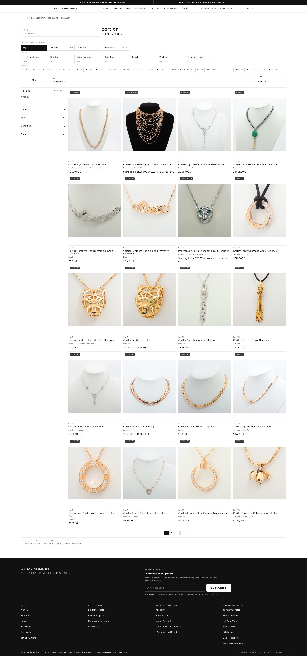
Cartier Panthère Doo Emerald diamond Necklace (90, 252)
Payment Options (96, 616)
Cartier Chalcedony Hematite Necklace (255, 165)
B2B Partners (229, 632)
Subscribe (219, 588)
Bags (128, 8)
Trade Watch (229, 627)
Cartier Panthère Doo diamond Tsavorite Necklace (146, 252)
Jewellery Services (231, 610)
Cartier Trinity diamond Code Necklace (255, 251)
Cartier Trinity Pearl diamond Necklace (145, 513)
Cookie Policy (66, 652)
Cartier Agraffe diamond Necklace (197, 340)
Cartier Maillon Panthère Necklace (197, 427)
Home (30, 18)
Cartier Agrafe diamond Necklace (87, 165)
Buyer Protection (96, 610)
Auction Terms (121, 652)
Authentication (163, 616)
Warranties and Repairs (167, 632)
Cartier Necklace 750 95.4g (138, 427)
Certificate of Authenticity (168, 627)
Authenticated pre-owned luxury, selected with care (102, 2)
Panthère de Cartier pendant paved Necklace (203, 251)
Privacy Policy (50, 652)
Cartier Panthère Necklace (138, 340)
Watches (118, 8)
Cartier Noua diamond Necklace (86, 427)
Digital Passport (163, 621)
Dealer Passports (231, 638)
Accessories (171, 8)
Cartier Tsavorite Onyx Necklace (251, 340)
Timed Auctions (28, 638)
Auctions (155, 8)
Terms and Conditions (30, 652)
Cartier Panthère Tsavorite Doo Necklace (91, 340)
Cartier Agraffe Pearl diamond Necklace (201, 165)
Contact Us (93, 627)
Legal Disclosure (104, 652)
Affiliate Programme (233, 644)
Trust (184, 8)
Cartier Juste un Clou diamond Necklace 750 (203, 513)
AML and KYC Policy (84, 652)
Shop (106, 8)
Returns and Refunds (98, 621)
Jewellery (141, 8)
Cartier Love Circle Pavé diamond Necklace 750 (92, 514)
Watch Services (230, 616)
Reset (23, 100)
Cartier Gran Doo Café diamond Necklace (256, 513)
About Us (160, 610)
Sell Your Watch (230, 621)
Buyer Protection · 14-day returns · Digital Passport (202, 2)
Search (205, 8)
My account (218, 8)
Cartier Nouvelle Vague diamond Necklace (147, 165)
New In (24, 610)
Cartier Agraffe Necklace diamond (252, 427)
